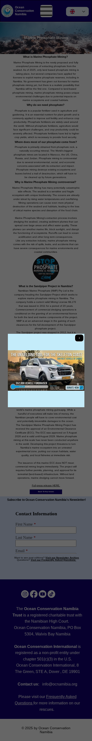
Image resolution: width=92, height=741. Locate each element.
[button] (79, 338)
